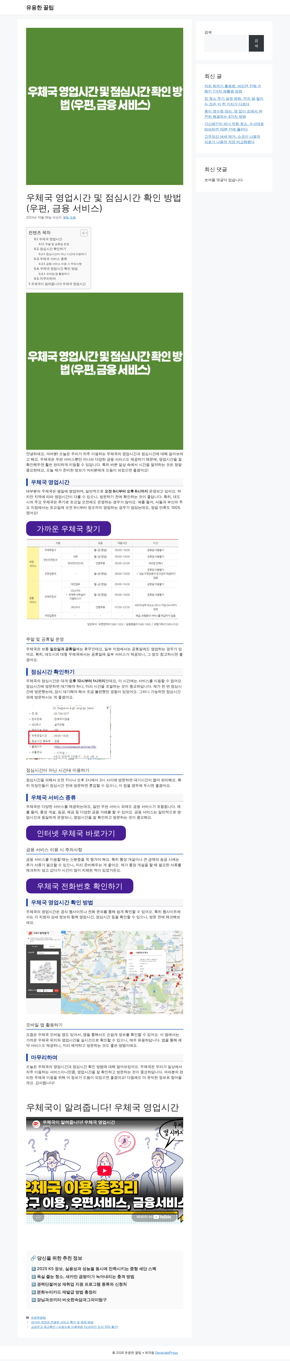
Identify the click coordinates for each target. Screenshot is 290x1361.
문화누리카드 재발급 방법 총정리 (67, 1292)
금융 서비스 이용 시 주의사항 (64, 263)
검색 (208, 32)
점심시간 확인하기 (53, 249)
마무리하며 (48, 279)
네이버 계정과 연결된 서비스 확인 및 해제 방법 (62, 1322)
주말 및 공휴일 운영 (57, 244)
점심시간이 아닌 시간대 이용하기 (66, 254)
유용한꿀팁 (38, 1317)
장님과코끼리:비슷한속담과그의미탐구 (72, 1299)
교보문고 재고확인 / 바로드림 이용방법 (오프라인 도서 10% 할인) (74, 1327)
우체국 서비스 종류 (53, 259)
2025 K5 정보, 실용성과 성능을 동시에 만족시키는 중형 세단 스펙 (96, 1268)
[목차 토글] (82, 233)
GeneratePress (166, 1353)
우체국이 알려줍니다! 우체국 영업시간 (58, 284)
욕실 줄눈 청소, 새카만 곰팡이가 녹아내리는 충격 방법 (85, 1276)
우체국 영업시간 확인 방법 (59, 269)
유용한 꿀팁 (40, 7)
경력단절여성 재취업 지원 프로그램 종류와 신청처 (82, 1284)
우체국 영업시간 (50, 239)
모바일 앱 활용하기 (58, 273)
